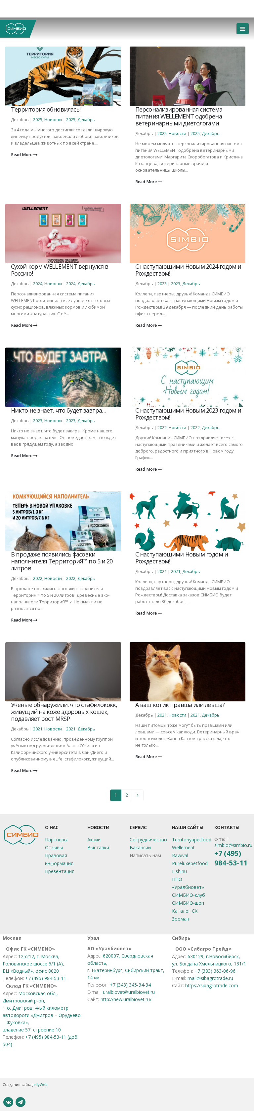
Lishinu (179, 871)
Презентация (59, 871)
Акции (94, 839)
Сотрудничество (148, 839)
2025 (37, 119)
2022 (162, 427)
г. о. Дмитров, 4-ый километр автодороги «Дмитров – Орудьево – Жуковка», (42, 1015)
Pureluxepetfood (190, 863)
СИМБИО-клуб (188, 895)
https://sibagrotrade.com (211, 985)
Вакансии (140, 847)
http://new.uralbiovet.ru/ (126, 999)
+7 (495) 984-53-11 (230, 858)
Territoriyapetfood (191, 839)
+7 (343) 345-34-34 (130, 985)
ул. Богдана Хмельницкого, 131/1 (209, 963)
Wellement (183, 847)
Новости (53, 119)
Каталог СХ (184, 911)
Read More (22, 154)
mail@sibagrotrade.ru (210, 978)
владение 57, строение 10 (32, 1030)
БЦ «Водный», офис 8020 (31, 971)
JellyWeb (40, 1084)
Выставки (98, 847)
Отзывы (54, 847)
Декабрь (86, 119)
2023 (162, 283)
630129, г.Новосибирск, (214, 956)
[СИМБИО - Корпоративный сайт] (18, 29)
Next (138, 795)
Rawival (180, 855)
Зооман (180, 919)
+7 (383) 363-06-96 (214, 971)
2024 (37, 283)
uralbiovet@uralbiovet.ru (129, 992)
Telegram (20, 1102)
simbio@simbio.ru (233, 845)
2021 (162, 571)
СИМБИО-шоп (188, 903)
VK (8, 1102)
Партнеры (56, 839)
